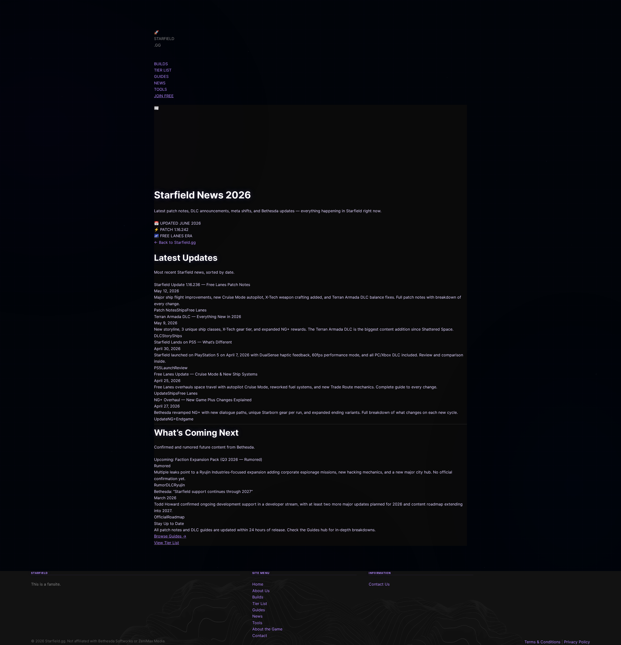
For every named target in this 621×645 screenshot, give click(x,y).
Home (257, 584)
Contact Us (379, 584)
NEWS (159, 83)
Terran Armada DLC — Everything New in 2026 (197, 316)
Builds (257, 597)
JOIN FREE (164, 95)
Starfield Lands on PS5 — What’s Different (193, 342)
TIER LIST (163, 70)
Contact (259, 635)
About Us (261, 590)
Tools (257, 622)
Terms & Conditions (542, 641)
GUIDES (161, 76)
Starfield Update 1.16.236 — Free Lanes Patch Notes (202, 284)
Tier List (259, 603)
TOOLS (160, 89)
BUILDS (161, 63)
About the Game (267, 629)
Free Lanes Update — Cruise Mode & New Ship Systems (205, 374)
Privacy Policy (577, 641)
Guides (258, 609)
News (257, 616)
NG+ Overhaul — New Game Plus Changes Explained (203, 399)
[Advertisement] (310, 151)
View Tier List (166, 542)
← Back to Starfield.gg (175, 242)
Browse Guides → (170, 536)
